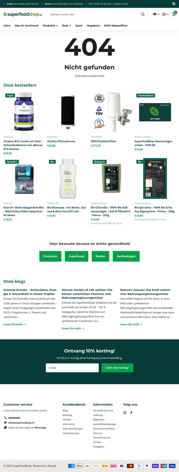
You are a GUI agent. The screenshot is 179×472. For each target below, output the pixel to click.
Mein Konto (69, 424)
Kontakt (67, 419)
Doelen (100, 256)
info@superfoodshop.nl (21, 422)
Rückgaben (98, 446)
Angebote (93, 25)
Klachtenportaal (71, 433)
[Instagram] (124, 412)
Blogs (65, 410)
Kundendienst (74, 404)
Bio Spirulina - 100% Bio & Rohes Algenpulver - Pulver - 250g (154, 209)
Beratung (67, 415)
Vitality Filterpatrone (61, 141)
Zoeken (143, 14)
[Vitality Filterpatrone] (67, 112)
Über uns (97, 433)
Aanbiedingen (126, 256)
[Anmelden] (165, 14)
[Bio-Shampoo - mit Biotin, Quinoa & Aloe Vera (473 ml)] (67, 178)
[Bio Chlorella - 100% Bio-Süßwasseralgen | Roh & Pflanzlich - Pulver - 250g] (111, 178)
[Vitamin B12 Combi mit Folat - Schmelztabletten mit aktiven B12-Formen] (23, 112)
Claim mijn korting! (117, 367)
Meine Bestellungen (73, 428)
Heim (7, 25)
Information (103, 404)
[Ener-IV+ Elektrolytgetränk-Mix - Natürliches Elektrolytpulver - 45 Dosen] (23, 178)
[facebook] (131, 412)
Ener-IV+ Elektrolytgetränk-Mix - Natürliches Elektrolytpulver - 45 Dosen (23, 211)
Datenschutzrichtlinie (103, 428)
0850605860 (14, 417)
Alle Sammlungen (50, 27)
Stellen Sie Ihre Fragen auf (27, 427)
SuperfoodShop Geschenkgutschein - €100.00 (154, 143)
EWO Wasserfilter (115, 25)
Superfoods (76, 256)
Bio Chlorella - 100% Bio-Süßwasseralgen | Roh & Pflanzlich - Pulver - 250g (110, 211)
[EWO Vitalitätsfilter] (111, 112)
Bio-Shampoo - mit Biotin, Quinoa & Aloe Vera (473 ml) (67, 209)
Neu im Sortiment (26, 25)
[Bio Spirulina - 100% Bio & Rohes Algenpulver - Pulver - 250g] (155, 178)
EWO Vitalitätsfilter (103, 141)
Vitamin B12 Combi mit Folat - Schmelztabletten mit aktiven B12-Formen (23, 145)
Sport (79, 25)
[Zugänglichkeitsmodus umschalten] (174, 4)
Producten (50, 256)
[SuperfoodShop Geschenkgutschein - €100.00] (155, 112)
